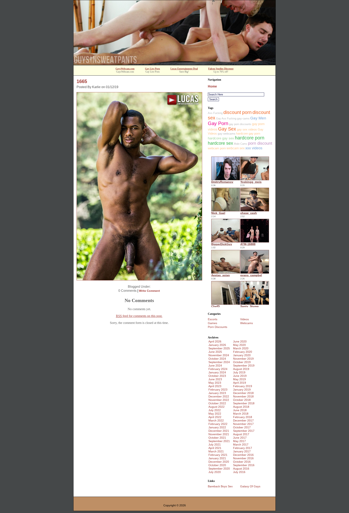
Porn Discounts (217, 327)
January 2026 (217, 345)
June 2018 (240, 410)
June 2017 (240, 437)
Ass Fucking (215, 113)
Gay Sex (227, 129)
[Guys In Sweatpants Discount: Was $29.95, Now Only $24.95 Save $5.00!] (174, 63)
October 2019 (242, 362)
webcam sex (236, 148)
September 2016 (243, 465)
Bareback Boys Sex (220, 486)
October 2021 (217, 437)
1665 (82, 81)
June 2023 (215, 379)
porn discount (260, 143)
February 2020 (242, 351)
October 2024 (217, 358)
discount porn (237, 112)
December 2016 (243, 454)
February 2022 (217, 424)
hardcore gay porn (248, 133)
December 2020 (218, 461)
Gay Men (258, 118)
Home (212, 86)
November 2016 (243, 458)
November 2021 (218, 434)
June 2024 (215, 365)
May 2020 (239, 345)
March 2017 (240, 444)
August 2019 (241, 369)
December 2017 (243, 420)
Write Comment (149, 290)
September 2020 (219, 468)
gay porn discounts (240, 124)
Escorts (212, 319)
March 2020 (240, 348)
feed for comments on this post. (139, 316)
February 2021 (217, 454)
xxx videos (253, 148)
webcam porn (217, 148)
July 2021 (214, 444)
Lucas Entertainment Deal (184, 68)
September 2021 (219, 441)
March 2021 (216, 451)
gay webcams (226, 133)
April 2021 (214, 448)
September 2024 (219, 362)
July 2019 (239, 372)
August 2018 (241, 406)
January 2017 (242, 451)
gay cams (243, 118)
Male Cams (240, 143)
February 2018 (242, 417)
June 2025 (215, 351)
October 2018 (242, 399)
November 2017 (243, 424)
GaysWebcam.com (125, 68)
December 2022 (218, 396)
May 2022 (214, 413)
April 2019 (239, 382)
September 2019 (243, 365)
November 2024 (218, 355)
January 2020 (242, 355)
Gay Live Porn (152, 68)
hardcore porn (249, 137)
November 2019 (243, 358)
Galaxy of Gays (250, 486)
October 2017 (242, 427)
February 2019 (242, 386)
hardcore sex (220, 143)
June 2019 (240, 375)
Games (212, 323)
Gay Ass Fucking (226, 118)
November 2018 (243, 396)
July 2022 (214, 410)
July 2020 (214, 472)
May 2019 (239, 379)
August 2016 (241, 468)
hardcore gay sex (221, 138)
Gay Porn (218, 123)
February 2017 (242, 448)
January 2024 (217, 372)
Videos (244, 319)
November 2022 (218, 399)
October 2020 (217, 465)
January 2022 (217, 427)
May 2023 (214, 382)
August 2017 (241, 434)
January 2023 (217, 393)
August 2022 (216, 406)
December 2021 (218, 430)
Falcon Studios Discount (220, 68)
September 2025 (219, 348)
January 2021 (217, 458)
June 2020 (240, 341)
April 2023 (214, 386)
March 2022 (216, 420)
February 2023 (217, 389)
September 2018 (243, 403)
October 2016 (242, 461)
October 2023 (217, 375)
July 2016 (239, 472)
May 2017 (239, 441)
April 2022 (214, 417)
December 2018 (243, 393)
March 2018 (240, 413)
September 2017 (243, 430)
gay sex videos (247, 129)
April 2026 (214, 341)
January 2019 (242, 389)
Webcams (246, 323)
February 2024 (217, 369)
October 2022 (217, 403)
